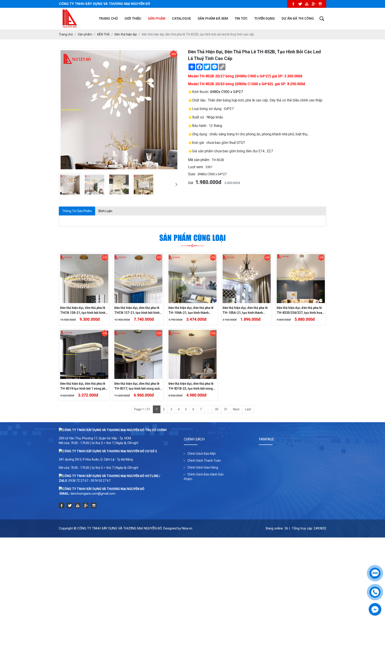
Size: (192, 174)
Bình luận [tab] (105, 211)
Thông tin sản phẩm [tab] (77, 211)
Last (248, 409)
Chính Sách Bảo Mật (201, 453)
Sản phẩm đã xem (213, 19)
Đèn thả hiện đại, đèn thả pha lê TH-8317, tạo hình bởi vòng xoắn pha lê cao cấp (138, 386)
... (208, 409)
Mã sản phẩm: (199, 160)
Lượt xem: (196, 167)
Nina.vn (187, 528)
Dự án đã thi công (298, 19)
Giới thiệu (133, 19)
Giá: (191, 183)
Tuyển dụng (264, 19)
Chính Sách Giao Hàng (202, 467)
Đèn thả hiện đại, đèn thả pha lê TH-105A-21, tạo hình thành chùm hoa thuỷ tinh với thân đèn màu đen (245, 310)
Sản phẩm (156, 19)
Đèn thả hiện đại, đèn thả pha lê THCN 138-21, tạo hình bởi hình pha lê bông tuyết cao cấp (82, 310)
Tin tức (241, 19)
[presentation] (61, 185)
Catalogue (181, 19)
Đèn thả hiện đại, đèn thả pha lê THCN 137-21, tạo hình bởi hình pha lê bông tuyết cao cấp (137, 310)
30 (216, 409)
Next (236, 409)
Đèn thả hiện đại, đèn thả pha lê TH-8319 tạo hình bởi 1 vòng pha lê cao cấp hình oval (83, 386)
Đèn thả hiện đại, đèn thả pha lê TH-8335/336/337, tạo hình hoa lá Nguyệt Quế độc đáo (299, 310)
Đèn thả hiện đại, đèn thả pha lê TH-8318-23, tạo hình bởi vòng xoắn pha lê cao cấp (190, 386)
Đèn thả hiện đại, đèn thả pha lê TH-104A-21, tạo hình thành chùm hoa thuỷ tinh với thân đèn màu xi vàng (191, 310)
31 (225, 409)
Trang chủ (108, 19)
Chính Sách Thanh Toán (204, 460)
